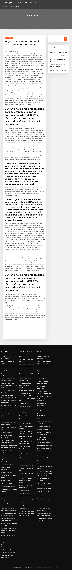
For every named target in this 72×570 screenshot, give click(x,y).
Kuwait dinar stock (6, 480)
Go (65, 39)
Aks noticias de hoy (6, 472)
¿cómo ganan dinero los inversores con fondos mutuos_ (25, 480)
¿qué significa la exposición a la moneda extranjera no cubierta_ (27, 495)
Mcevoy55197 (8, 37)
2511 (38, 523)
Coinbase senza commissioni (44, 419)
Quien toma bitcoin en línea (8, 483)
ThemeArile (50, 567)
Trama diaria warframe (7, 432)
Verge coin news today (7, 464)
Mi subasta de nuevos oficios (27, 500)
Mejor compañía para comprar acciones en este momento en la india (8, 452)
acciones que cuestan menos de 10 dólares (18, 2)
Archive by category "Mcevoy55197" (38, 20)
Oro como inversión (42, 461)
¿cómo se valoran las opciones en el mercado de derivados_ (8, 418)
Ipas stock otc (41, 413)
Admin (8, 48)
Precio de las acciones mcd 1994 (58, 52)
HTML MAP (56, 567)
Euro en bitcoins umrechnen (26, 416)
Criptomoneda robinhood (8, 550)
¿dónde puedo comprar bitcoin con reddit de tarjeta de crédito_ (9, 385)
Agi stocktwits (41, 371)
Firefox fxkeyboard (42, 416)
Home (25, 20)
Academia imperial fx (42, 429)
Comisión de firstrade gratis (8, 486)
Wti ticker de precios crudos (8, 413)
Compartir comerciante (43, 426)
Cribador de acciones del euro (58, 70)
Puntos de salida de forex (8, 552)
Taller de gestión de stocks (44, 464)
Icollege (21, 356)
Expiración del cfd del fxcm (44, 442)
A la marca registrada (43, 453)
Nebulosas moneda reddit (8, 366)
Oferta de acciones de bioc (8, 405)
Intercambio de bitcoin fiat (44, 445)
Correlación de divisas (25, 423)
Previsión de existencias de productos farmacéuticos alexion (8, 530)
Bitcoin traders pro (24, 508)
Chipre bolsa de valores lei (8, 462)
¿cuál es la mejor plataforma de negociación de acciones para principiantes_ (26, 513)
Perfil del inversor (24, 403)
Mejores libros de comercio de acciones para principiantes (44, 398)
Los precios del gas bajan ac (44, 488)
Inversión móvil (23, 503)
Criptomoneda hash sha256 (57, 56)
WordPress (32, 567)
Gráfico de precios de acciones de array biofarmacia (25, 385)
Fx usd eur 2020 (41, 378)
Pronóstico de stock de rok (26, 390)
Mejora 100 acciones (24, 506)
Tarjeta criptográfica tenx (26, 465)
